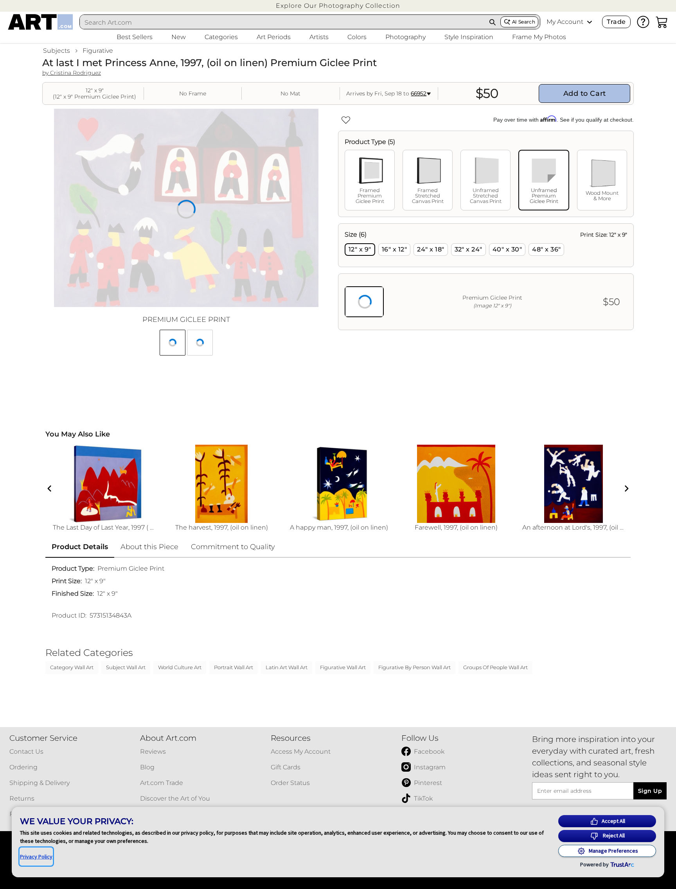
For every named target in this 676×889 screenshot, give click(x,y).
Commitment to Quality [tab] (233, 546)
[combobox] (282, 22)
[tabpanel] (486, 276)
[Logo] (40, 22)
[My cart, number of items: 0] (662, 22)
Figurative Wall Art (343, 667)
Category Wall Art (71, 667)
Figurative (98, 50)
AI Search (523, 22)
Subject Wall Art (126, 667)
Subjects (56, 50)
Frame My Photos (539, 37)
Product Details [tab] (80, 546)
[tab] (370, 180)
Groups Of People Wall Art (495, 667)
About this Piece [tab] (149, 546)
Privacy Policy (36, 856)
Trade (616, 21)
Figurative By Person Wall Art (414, 667)
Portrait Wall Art (233, 667)
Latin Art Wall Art (286, 667)
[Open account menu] (589, 22)
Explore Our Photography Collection (338, 5)
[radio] (360, 249)
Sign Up (650, 790)
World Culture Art (179, 667)
